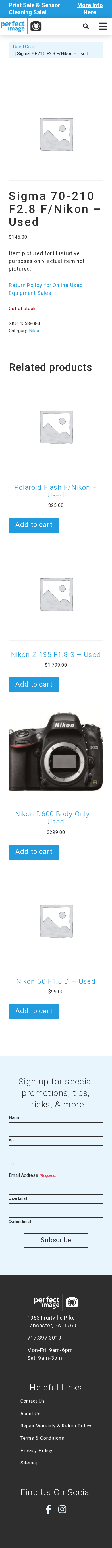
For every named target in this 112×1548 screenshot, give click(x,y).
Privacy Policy (36, 1450)
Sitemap (29, 1463)
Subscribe (56, 1240)
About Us (30, 1413)
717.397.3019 (44, 1338)
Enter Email (18, 1198)
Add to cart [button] (34, 525)
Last (12, 1164)
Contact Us (32, 1401)
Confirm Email (20, 1222)
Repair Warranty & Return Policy (56, 1426)
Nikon (34, 330)
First (12, 1141)
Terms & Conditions (42, 1438)
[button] (102, 26)
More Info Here (90, 9)
